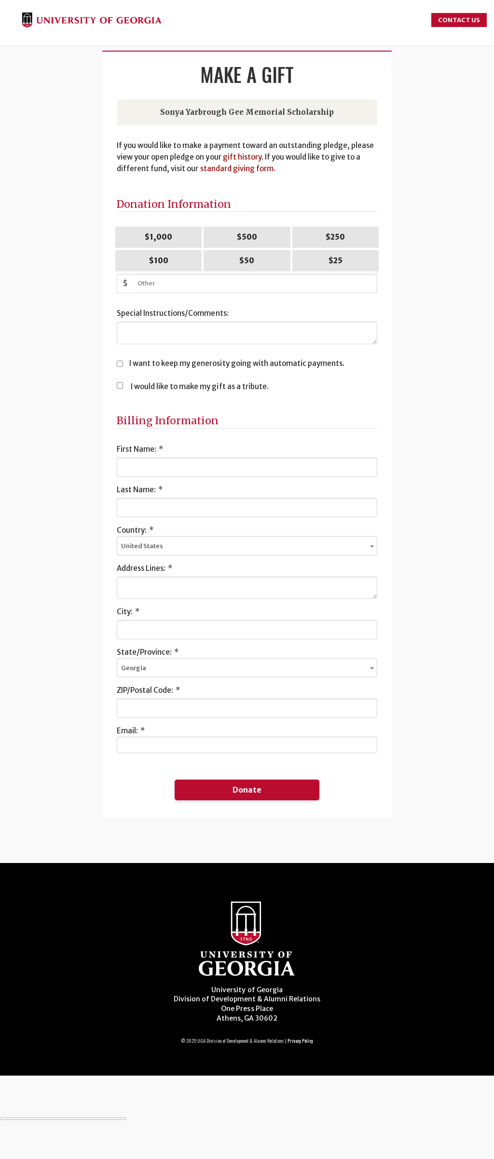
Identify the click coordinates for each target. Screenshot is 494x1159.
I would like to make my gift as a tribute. (200, 386)
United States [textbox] (142, 546)
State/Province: (147, 652)
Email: (131, 730)
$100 (158, 260)
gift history (242, 157)
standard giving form (237, 168)
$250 (335, 237)
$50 (246, 260)
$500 (247, 237)
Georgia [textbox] (133, 668)
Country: (135, 530)
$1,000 (158, 237)
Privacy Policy (300, 1040)
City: (128, 611)
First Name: (140, 449)
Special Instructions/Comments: (173, 313)
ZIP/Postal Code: (148, 690)
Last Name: (140, 489)
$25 (336, 260)
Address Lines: (144, 568)
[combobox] (247, 545)
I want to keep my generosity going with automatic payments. (236, 363)
